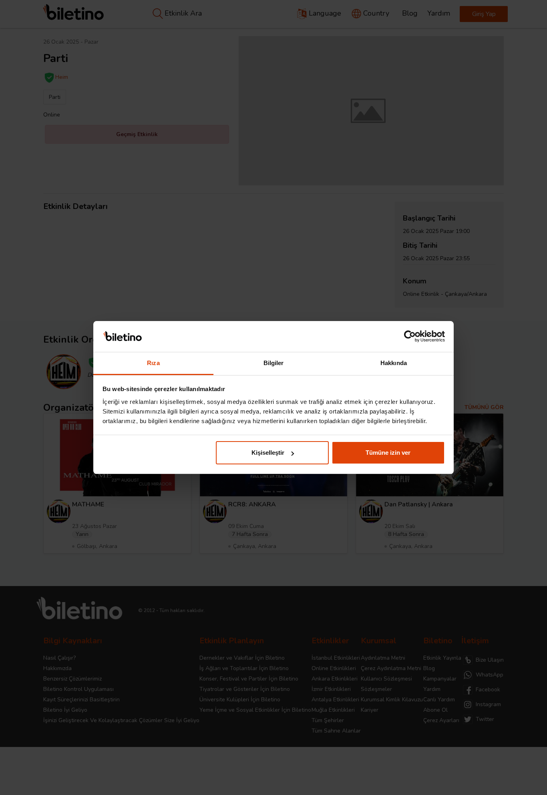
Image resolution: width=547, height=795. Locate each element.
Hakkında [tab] (393, 362)
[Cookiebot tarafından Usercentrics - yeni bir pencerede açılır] (410, 337)
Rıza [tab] (153, 362)
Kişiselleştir (267, 452)
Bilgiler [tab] (273, 362)
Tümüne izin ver (388, 452)
